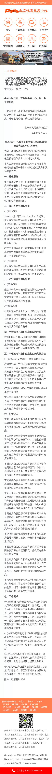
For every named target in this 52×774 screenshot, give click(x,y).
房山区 (24, 704)
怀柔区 (22, 701)
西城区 (26, 707)
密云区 (31, 701)
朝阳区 (44, 707)
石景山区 (7, 707)
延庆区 (6, 704)
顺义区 (33, 710)
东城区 (17, 707)
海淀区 (24, 710)
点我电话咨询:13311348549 (29, 770)
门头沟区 (34, 704)
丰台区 (6, 710)
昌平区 (40, 701)
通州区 (35, 707)
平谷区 (15, 704)
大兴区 (15, 710)
